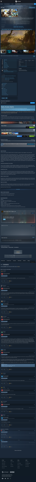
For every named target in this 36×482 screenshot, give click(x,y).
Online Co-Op (29, 29)
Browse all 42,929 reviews (18, 450)
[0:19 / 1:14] (18, 40)
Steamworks (3, 464)
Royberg (4, 373)
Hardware (12, 464)
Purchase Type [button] (9, 260)
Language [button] (14, 260)
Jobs (11, 463)
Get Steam (27, 461)
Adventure (13, 29)
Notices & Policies (19, 464)
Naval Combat (25, 29)
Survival (3, 29)
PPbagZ (4, 331)
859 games (4, 317)
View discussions (4, 92)
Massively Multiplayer (17, 29)
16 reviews (8, 317)
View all (33, 237)
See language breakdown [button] (4, 247)
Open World (5, 29)
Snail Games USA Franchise (16, 6)
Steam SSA (3, 463)
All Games (2, 6)
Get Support (27, 464)
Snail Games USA (21, 27)
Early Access (3, 76)
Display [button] (29, 260)
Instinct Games (21, 26)
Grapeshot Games (16, 26)
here (17, 240)
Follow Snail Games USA (8, 217)
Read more (33, 119)
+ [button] (31, 29)
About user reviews (10, 247)
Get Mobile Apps (28, 463)
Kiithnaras (4, 285)
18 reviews (4, 402)
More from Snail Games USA (9, 211)
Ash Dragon (5, 316)
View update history (4, 89)
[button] (2, 4)
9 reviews (8, 286)
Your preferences (16, 247)
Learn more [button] (32, 102)
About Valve (12, 461)
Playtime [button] (24, 260)
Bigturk (4, 414)
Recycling (12, 466)
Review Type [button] (3, 260)
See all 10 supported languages (23, 66)
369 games (4, 286)
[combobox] (24, 4)
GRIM (4, 387)
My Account (27, 466)
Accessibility (19, 463)
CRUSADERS (5, 401)
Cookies (18, 466)
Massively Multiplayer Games (8, 6)
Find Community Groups (5, 94)
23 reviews (4, 350)
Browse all (33, 139)
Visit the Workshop (4, 93)
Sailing (11, 29)
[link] (25, 136)
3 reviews (4, 332)
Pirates (8, 29)
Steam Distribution (4, 466)
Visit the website (4, 83)
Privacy (18, 461)
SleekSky (4, 349)
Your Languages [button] (5, 264)
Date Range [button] (19, 260)
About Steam (3, 461)
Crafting (22, 29)
